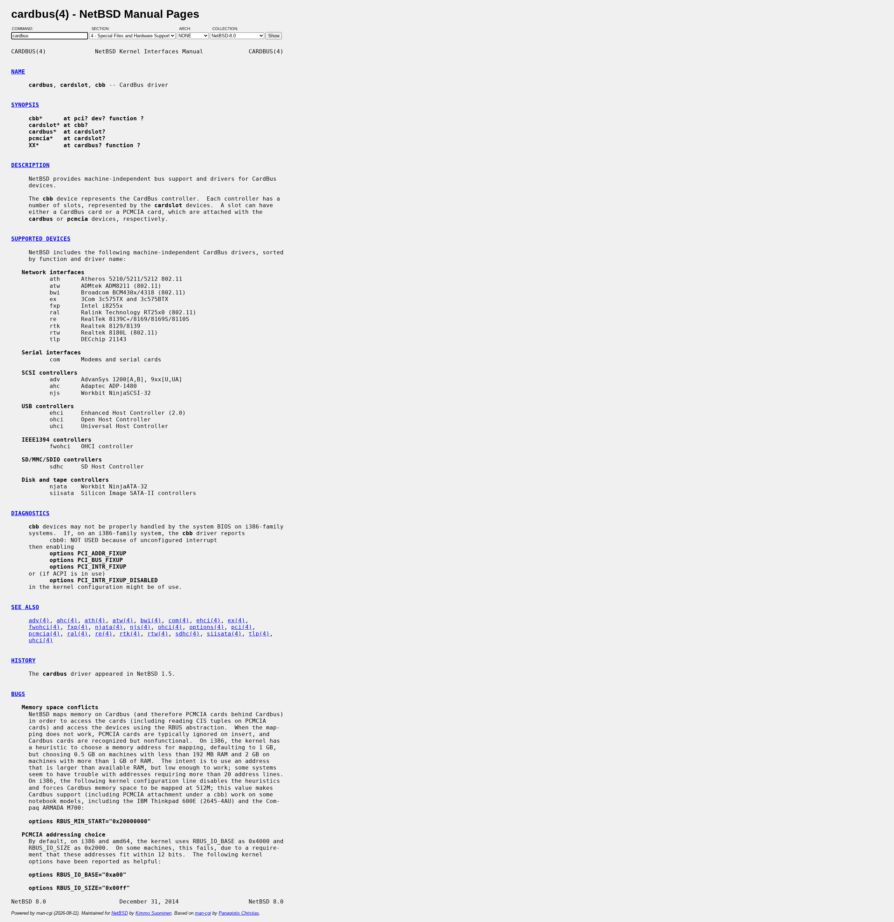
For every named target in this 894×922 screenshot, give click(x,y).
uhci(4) (41, 640)
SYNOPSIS (25, 105)
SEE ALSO (25, 607)
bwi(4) (150, 620)
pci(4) (241, 627)
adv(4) (39, 620)
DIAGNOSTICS (30, 513)
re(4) (103, 633)
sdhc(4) (187, 633)
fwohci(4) (44, 627)
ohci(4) (170, 627)
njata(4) (109, 627)
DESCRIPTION (30, 165)
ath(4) (95, 620)
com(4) (178, 620)
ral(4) (77, 633)
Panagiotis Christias (239, 913)
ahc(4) (67, 620)
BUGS (18, 694)
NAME (18, 71)
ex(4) (236, 620)
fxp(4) (77, 627)
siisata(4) (224, 633)
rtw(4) (157, 633)
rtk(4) (129, 633)
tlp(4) (259, 633)
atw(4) (122, 620)
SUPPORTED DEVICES (41, 238)
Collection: (225, 29)
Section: (102, 29)
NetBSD (119, 913)
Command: (24, 29)
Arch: (188, 29)
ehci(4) (208, 620)
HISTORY (23, 660)
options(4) (206, 627)
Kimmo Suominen (153, 913)
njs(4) (140, 627)
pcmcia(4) (44, 633)
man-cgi (203, 913)
